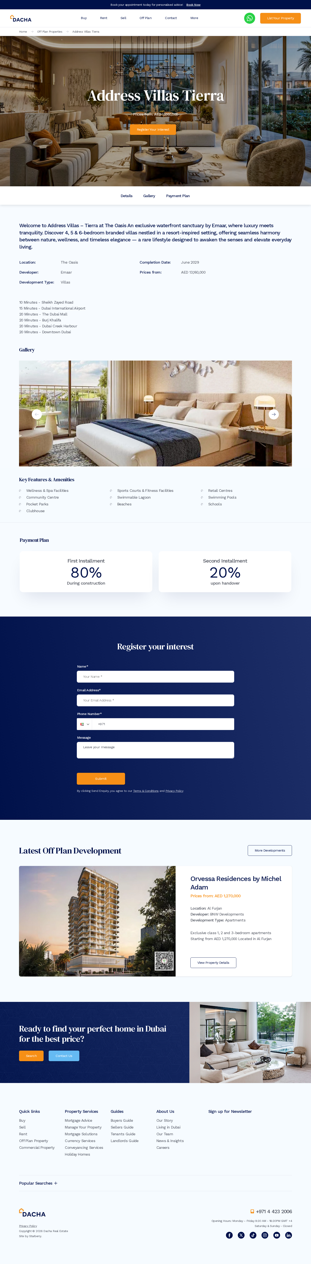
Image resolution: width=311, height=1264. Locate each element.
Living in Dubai (168, 1127)
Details (126, 196)
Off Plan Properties (49, 31)
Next (274, 414)
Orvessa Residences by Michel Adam (235, 883)
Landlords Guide (125, 1140)
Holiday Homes (77, 1154)
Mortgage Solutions (81, 1134)
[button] (84, 724)
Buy (84, 18)
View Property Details (213, 963)
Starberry (35, 1236)
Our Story (164, 1120)
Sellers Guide (122, 1127)
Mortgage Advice (78, 1120)
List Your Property (280, 18)
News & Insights (170, 1140)
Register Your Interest (153, 129)
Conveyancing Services (84, 1147)
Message (84, 738)
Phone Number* (89, 714)
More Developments (270, 850)
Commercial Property (36, 1147)
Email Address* (89, 690)
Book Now (193, 4)
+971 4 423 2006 (274, 1211)
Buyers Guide (122, 1120)
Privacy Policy (174, 790)
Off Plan (145, 18)
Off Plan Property (33, 1140)
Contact (171, 18)
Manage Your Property (83, 1127)
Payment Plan (178, 196)
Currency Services (80, 1140)
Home (23, 31)
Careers (162, 1147)
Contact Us (64, 1056)
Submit (100, 779)
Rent (103, 18)
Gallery (149, 196)
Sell (123, 18)
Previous (37, 414)
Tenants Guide (123, 1134)
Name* (82, 666)
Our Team (164, 1134)
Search (31, 1056)
